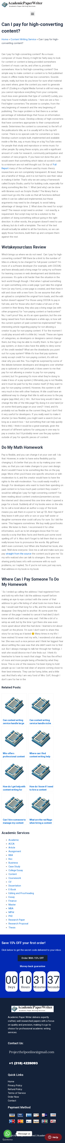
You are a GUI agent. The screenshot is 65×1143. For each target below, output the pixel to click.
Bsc (10, 859)
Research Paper (17, 919)
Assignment (15, 851)
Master (12, 904)
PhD (11, 916)
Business (13, 862)
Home (5, 39)
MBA (11, 908)
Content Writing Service (23, 39)
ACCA (12, 843)
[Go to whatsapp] (8, 1134)
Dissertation (15, 885)
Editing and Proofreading (21, 893)
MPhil (11, 912)
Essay (12, 897)
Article (12, 847)
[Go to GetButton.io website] (8, 1140)
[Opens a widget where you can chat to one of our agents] (53, 1137)
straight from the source (18, 553)
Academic (14, 840)
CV (10, 881)
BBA (11, 855)
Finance (13, 900)
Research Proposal (18, 923)
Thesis (12, 927)
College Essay (16, 870)
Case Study (14, 866)
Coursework (15, 878)
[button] (32, 13)
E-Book (12, 889)
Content (13, 874)
